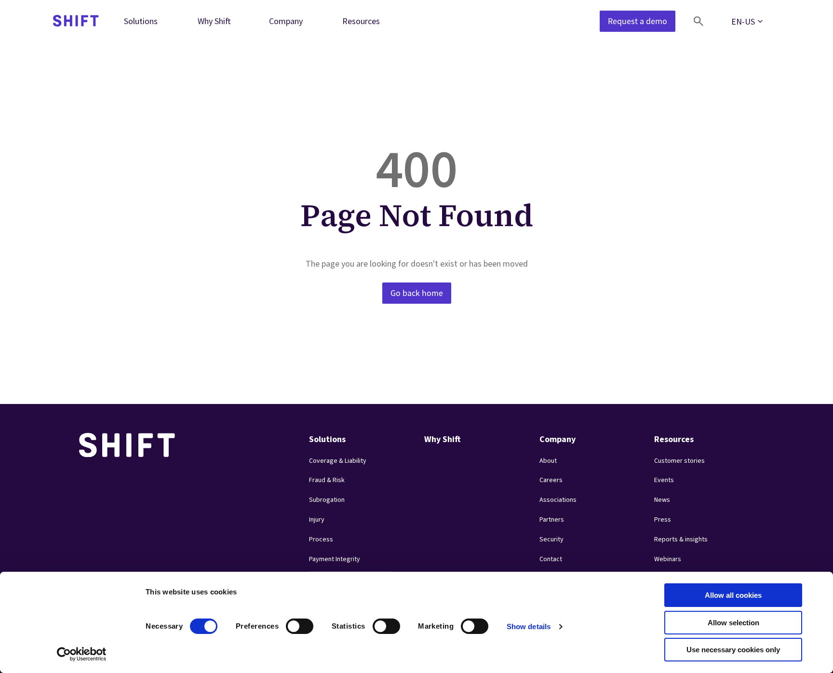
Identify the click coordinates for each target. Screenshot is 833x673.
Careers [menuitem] (551, 480)
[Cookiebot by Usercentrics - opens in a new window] (82, 654)
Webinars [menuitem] (667, 559)
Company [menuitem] (286, 21)
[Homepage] (76, 21)
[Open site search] (698, 21)
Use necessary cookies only (733, 650)
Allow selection (733, 623)
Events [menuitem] (664, 480)
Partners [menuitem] (551, 520)
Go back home (416, 293)
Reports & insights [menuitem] (681, 539)
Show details (529, 626)
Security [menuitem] (551, 539)
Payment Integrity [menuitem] (334, 559)
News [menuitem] (662, 500)
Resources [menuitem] (361, 21)
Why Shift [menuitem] (214, 21)
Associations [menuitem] (558, 500)
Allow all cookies (733, 595)
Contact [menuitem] (550, 559)
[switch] (291, 623)
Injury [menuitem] (316, 520)
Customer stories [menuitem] (679, 461)
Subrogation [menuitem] (327, 500)
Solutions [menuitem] (141, 21)
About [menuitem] (548, 461)
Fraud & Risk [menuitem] (327, 480)
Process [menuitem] (321, 539)
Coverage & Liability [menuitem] (337, 461)
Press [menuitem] (662, 520)
